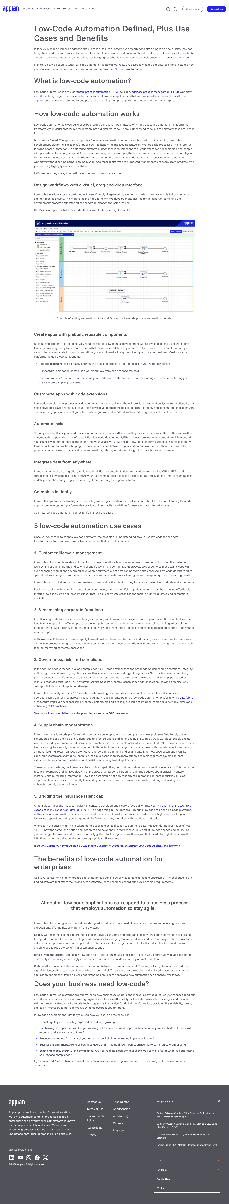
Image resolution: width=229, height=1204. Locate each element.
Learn (56, 8)
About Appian (121, 1109)
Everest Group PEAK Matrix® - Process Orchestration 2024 (187, 1144)
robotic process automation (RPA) (96, 92)
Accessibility (94, 1127)
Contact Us (94, 1101)
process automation (176, 57)
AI (40, 96)
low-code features (110, 173)
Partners (80, 8)
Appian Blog (120, 1116)
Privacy (91, 1134)
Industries (43, 8)
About (92, 8)
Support (67, 8)
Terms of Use (95, 1109)
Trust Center (121, 1101)
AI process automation (128, 69)
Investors (119, 1130)
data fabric (186, 697)
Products (28, 8)
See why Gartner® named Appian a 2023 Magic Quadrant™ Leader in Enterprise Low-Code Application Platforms (107, 845)
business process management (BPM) (155, 92)
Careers (118, 1123)
